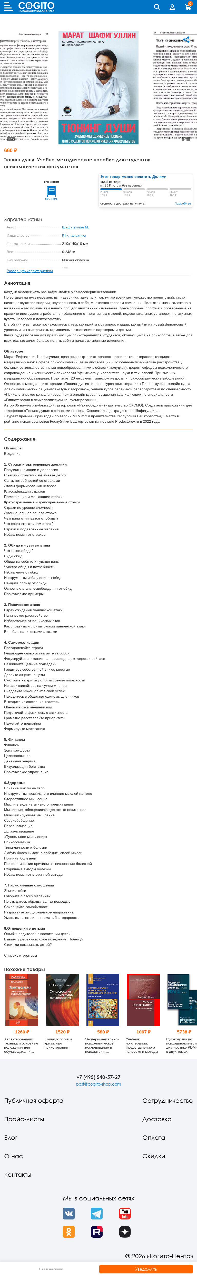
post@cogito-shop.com (98, 1084)
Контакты (17, 1174)
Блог (10, 1137)
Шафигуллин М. (75, 227)
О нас (13, 1156)
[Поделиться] (186, 39)
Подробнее (182, 203)
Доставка (157, 1119)
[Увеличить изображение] (186, 139)
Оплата (153, 1137)
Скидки (153, 1156)
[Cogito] (36, 7)
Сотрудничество (167, 1100)
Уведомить (146, 1269)
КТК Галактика (74, 235)
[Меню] (9, 7)
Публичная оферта (33, 1100)
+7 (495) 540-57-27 (98, 1077)
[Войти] (172, 7)
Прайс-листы (24, 1119)
